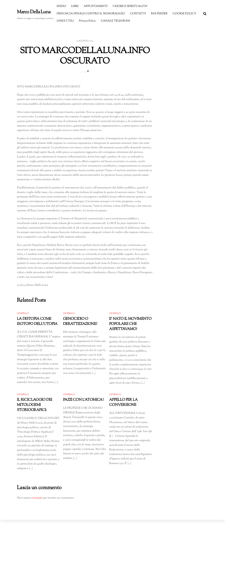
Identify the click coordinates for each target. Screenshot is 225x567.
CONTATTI (138, 14)
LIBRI (75, 6)
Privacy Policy (87, 21)
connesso (36, 498)
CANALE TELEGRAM (115, 21)
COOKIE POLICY (184, 14)
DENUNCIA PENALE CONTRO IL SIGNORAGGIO (91, 14)
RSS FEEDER (159, 14)
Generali (23, 313)
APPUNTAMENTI (96, 6)
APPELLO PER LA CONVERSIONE (123, 402)
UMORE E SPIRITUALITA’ (130, 6)
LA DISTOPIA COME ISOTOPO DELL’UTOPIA (37, 321)
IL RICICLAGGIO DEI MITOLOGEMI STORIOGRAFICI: (34, 404)
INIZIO (61, 6)
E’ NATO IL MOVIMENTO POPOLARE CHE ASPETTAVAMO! (130, 324)
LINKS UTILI (65, 21)
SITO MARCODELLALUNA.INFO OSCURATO (85, 56)
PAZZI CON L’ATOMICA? (83, 399)
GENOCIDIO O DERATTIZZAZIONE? (80, 321)
